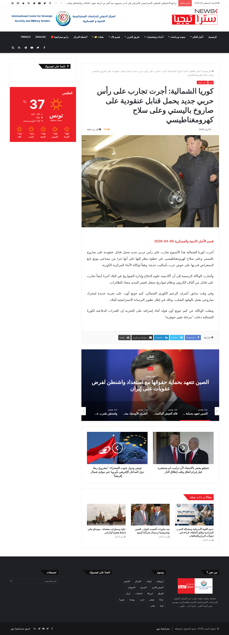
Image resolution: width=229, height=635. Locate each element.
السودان (131, 587)
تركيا (161, 599)
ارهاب (149, 581)
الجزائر (138, 581)
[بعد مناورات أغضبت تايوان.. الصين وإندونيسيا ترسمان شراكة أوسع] (150, 515)
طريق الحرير (133, 36)
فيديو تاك (115, 36)
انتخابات (138, 593)
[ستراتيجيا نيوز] (194, 17)
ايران (128, 593)
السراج (143, 587)
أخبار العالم (198, 36)
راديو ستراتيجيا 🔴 (60, 36)
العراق (161, 593)
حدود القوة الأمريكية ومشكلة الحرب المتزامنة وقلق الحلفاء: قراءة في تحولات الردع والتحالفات (195, 532)
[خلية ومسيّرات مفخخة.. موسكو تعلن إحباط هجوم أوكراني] (106, 515)
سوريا (122, 599)
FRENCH (26, 36)
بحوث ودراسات (177, 36)
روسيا (132, 599)
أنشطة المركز (80, 36)
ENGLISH (41, 36)
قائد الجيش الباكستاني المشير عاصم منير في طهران (123, 385)
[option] (123, 385)
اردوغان (160, 581)
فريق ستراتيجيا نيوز (20, 628)
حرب (142, 599)
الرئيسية (212, 36)
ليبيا (162, 605)
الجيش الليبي (158, 587)
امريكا (150, 593)
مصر (153, 605)
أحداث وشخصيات (155, 36)
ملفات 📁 (99, 36)
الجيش (127, 581)
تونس (151, 599)
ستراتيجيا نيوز (163, 628)
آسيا (186, 71)
